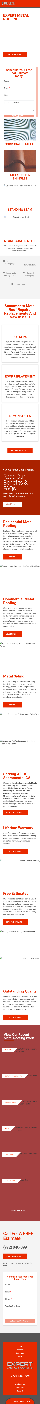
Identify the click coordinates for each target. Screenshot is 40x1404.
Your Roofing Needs (11, 102)
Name (6, 81)
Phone (6, 95)
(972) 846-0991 (16, 1247)
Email (6, 88)
